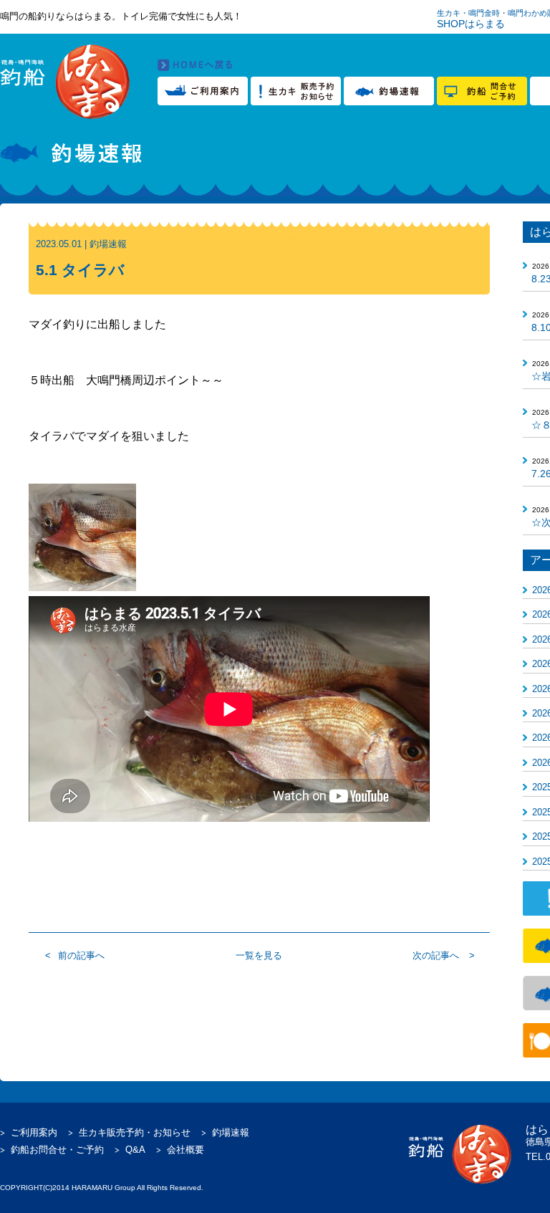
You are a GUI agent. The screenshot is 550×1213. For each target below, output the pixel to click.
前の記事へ (81, 955)
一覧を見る (259, 955)
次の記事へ (435, 955)
